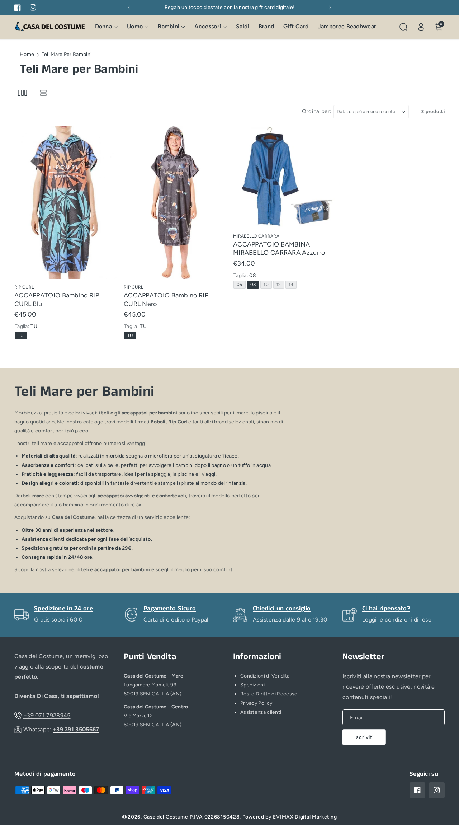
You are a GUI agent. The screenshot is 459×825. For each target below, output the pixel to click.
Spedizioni (252, 685)
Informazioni (257, 656)
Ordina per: (317, 111)
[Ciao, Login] (421, 27)
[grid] (22, 93)
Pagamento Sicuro (169, 608)
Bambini (168, 26)
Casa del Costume (165, 817)
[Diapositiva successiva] (330, 7)
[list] (43, 93)
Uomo (135, 26)
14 (292, 285)
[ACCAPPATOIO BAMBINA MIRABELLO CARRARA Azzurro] (284, 177)
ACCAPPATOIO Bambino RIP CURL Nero (166, 300)
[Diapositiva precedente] (129, 7)
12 (280, 285)
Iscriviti (364, 737)
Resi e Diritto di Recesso (269, 694)
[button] (106, 27)
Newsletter (363, 656)
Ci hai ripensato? (386, 608)
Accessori (207, 26)
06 (241, 285)
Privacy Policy (256, 703)
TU (22, 336)
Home (27, 54)
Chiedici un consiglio (282, 608)
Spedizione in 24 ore (63, 608)
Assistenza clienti (260, 712)
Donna (103, 26)
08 (254, 285)
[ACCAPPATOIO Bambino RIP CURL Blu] (65, 202)
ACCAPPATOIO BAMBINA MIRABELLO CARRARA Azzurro (279, 248)
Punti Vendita (150, 656)
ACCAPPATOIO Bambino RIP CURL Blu (56, 300)
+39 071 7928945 (47, 715)
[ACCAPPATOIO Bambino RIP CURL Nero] (175, 202)
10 (267, 285)
